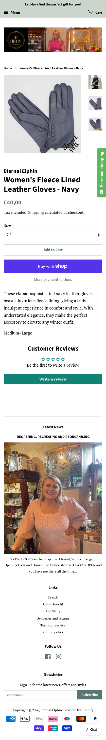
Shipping (36, 212)
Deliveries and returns (53, 618)
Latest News (53, 427)
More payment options (53, 279)
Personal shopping (102, 171)
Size (7, 225)
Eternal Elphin (51, 710)
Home (8, 68)
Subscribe (89, 695)
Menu (15, 12)
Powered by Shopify (78, 710)
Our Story (53, 611)
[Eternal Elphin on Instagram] (58, 657)
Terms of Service (53, 625)
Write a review (53, 379)
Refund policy (53, 632)
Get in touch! (53, 604)
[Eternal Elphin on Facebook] (48, 657)
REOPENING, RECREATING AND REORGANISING (53, 436)
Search (53, 597)
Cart (98, 12)
